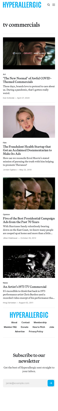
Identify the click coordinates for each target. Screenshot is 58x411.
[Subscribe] (51, 383)
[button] (40, 322)
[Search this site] (48, 4)
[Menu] (53, 4)
